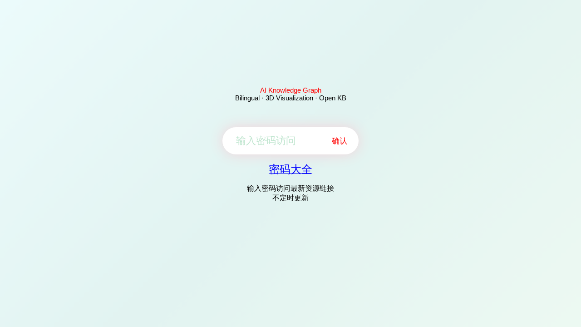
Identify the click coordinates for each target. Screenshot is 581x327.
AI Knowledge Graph (290, 90)
